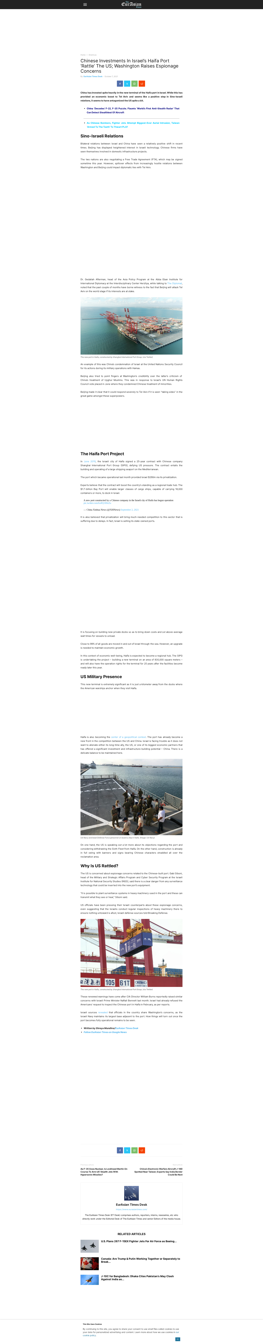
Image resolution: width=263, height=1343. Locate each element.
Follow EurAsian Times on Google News (105, 1032)
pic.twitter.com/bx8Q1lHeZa (97, 503)
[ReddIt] (142, 84)
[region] (131, 33)
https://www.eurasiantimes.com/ (131, 1209)
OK (178, 1339)
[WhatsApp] (134, 84)
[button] (85, 4)
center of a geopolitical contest (128, 737)
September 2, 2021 (130, 509)
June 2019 (90, 461)
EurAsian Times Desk (93, 76)
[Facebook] (120, 84)
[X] (127, 84)
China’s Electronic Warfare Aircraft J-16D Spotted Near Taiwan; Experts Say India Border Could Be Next (158, 1172)
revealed (103, 1012)
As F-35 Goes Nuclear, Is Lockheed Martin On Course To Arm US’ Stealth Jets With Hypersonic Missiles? (104, 1172)
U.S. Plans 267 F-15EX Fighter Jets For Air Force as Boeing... (139, 1241)
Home (83, 55)
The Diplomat (174, 283)
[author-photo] (131, 1200)
